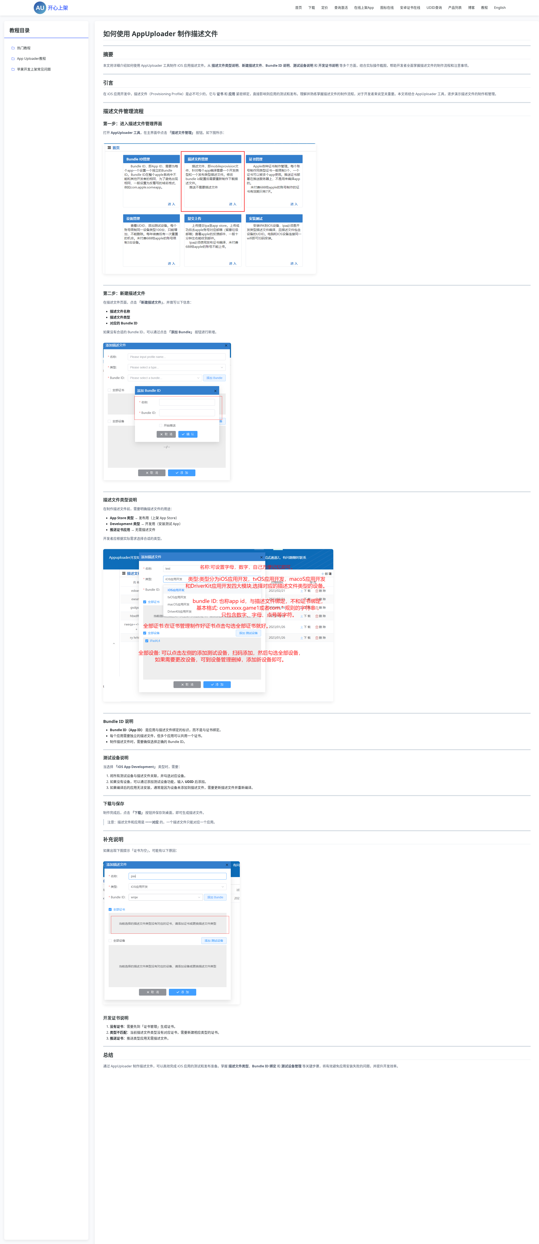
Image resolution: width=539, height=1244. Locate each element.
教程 (484, 7)
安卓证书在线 (410, 7)
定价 (324, 7)
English (500, 7)
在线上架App (364, 7)
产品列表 (455, 7)
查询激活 (341, 7)
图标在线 (387, 7)
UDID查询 (434, 7)
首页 (298, 7)
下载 (311, 7)
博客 (471, 7)
